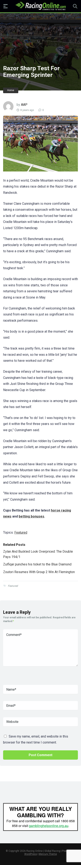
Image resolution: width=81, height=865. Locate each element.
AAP (24, 105)
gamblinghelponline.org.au (48, 825)
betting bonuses (31, 516)
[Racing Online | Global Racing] (40, 6)
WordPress (30, 854)
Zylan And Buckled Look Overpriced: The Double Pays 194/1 (38, 554)
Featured (20, 532)
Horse (10, 90)
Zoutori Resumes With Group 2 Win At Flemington (39, 572)
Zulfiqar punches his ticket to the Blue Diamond (37, 564)
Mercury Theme (48, 854)
